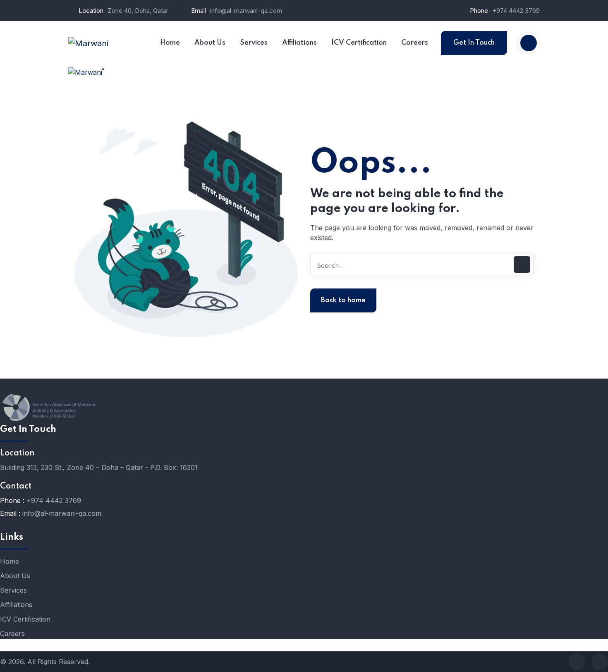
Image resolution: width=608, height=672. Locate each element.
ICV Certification (25, 619)
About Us (15, 576)
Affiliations (16, 605)
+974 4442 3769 (516, 10)
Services (13, 590)
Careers (12, 633)
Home (9, 561)
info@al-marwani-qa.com (246, 10)
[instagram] (599, 661)
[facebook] (577, 661)
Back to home (343, 300)
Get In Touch (474, 42)
